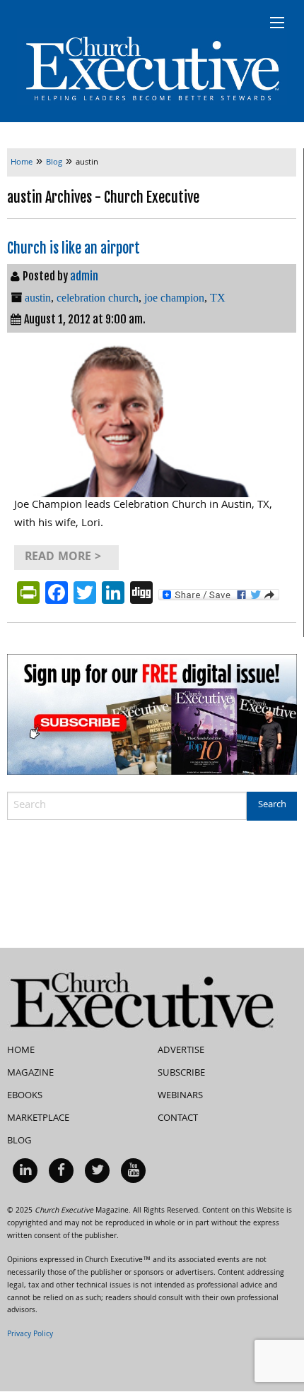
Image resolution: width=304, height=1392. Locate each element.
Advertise (181, 1051)
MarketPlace (38, 1118)
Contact (178, 1118)
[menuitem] (25, 1171)
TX (218, 298)
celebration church (98, 298)
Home (21, 1051)
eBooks (24, 1096)
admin (84, 276)
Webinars (180, 1096)
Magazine (30, 1073)
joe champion (174, 298)
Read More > (63, 557)
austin (38, 298)
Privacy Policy (30, 1334)
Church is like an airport (73, 248)
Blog (19, 1141)
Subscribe (181, 1073)
